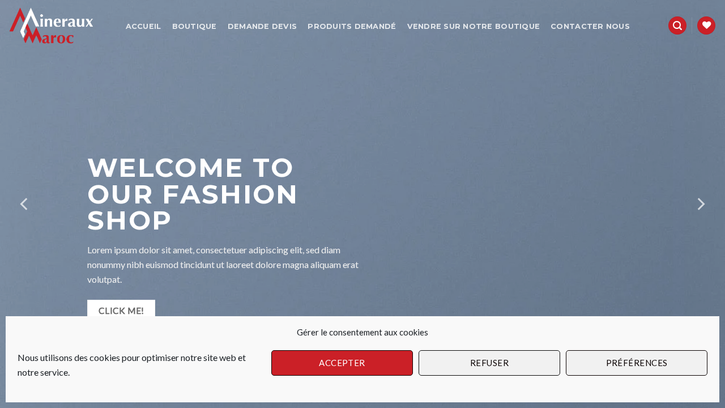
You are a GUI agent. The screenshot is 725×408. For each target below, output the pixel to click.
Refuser (489, 363)
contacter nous (590, 26)
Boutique (194, 26)
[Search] (677, 25)
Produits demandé (352, 26)
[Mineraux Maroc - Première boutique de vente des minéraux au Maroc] (55, 26)
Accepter (342, 363)
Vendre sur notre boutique (473, 26)
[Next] (700, 204)
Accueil (143, 26)
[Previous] (25, 204)
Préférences (637, 363)
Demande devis (262, 26)
